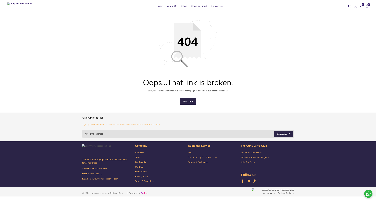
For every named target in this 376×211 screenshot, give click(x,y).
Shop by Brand (199, 6)
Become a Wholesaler (251, 153)
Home (160, 6)
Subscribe (282, 134)
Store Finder (141, 171)
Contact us (217, 6)
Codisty (144, 193)
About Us (172, 6)
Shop (184, 6)
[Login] (355, 6)
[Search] (349, 6)
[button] (361, 6)
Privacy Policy (141, 176)
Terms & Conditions (144, 181)
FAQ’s (191, 153)
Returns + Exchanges (198, 162)
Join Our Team (248, 162)
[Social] (242, 181)
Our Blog (139, 167)
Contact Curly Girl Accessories (202, 157)
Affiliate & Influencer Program (255, 157)
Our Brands (140, 162)
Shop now (188, 101)
